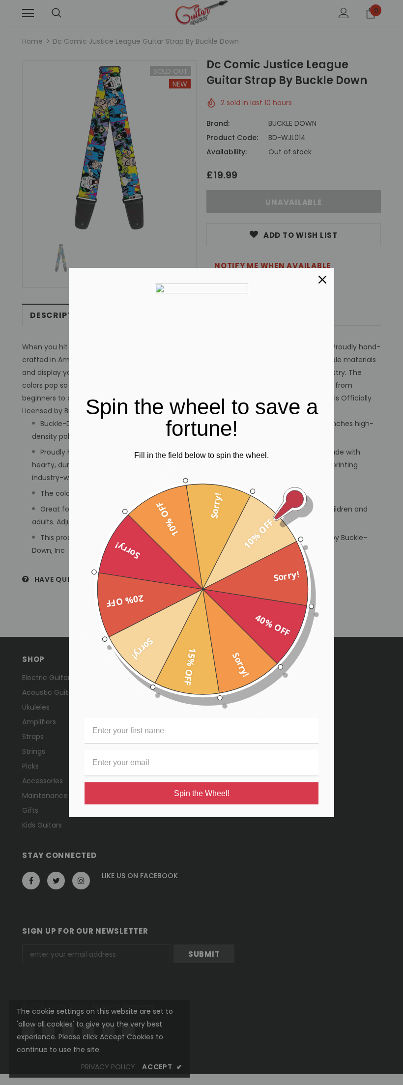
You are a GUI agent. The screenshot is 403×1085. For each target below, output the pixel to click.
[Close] (322, 279)
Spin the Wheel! (202, 793)
